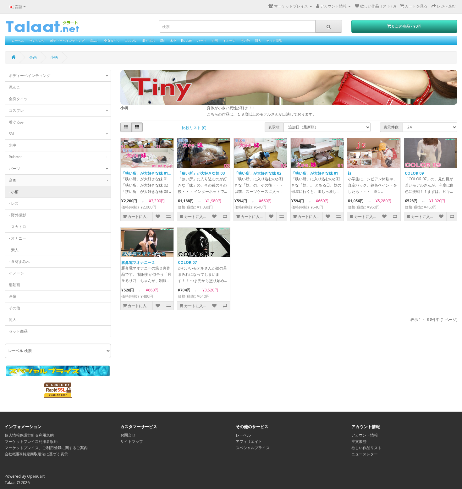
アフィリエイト (249, 441)
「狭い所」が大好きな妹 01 (314, 173)
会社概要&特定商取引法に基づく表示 (36, 454)
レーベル (18, 40)
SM (162, 40)
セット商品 (274, 40)
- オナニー (17, 238)
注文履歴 (358, 441)
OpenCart (36, 476)
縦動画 (14, 284)
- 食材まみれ (19, 261)
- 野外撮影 (17, 215)
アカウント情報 (364, 435)
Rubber (186, 40)
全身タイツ (112, 40)
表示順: (274, 127)
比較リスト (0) (194, 127)
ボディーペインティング (67, 40)
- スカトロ (17, 226)
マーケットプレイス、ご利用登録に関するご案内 (46, 447)
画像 (12, 296)
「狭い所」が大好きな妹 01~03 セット (154, 173)
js (349, 173)
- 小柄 (14, 191)
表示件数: (391, 127)
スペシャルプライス (253, 447)
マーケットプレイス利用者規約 (31, 441)
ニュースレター (364, 454)
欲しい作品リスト (366, 447)
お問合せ (127, 435)
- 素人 (14, 250)
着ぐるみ (148, 40)
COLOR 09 (414, 173)
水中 (173, 40)
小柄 (54, 57)
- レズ (14, 203)
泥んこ (94, 40)
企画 (215, 40)
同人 (258, 40)
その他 (245, 40)
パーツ (201, 40)
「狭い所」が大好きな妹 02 (257, 173)
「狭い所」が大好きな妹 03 (201, 173)
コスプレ (131, 40)
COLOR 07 (187, 262)
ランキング (37, 40)
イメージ (229, 40)
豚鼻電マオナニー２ (138, 262)
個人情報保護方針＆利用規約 (29, 435)
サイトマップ (131, 441)
